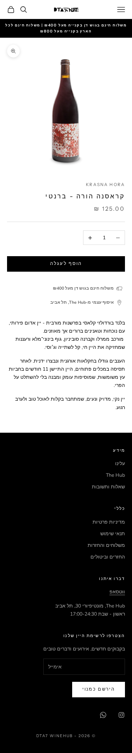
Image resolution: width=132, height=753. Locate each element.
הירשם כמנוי (98, 689)
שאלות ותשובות (108, 486)
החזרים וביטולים (107, 557)
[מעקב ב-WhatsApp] (103, 714)
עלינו (120, 463)
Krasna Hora (105, 184)
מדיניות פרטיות (109, 522)
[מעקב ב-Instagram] (121, 714)
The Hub (115, 475)
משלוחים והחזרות (106, 545)
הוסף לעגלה (66, 263)
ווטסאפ (117, 591)
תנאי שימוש (112, 533)
